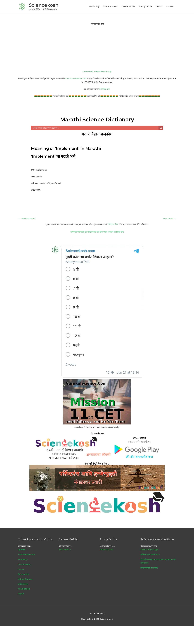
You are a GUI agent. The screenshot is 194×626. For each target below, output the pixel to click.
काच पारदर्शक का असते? (149, 568)
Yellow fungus (25, 579)
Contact (170, 6)
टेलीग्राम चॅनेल (113, 224)
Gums (21, 569)
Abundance (24, 589)
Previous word (27, 218)
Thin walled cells (26, 554)
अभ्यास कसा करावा (106, 549)
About (159, 6)
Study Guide (145, 6)
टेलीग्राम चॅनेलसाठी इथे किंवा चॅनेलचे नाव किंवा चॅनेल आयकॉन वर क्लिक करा (97, 232)
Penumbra (23, 574)
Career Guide (128, 6)
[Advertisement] (97, 47)
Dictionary (94, 6)
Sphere (21, 549)
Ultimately (23, 584)
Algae (21, 593)
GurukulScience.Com (75, 78)
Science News (110, 6)
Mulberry (23, 559)
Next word (169, 218)
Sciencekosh (43, 5)
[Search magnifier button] (160, 128)
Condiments (24, 564)
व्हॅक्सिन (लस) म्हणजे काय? (150, 554)
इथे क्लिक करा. (104, 89)
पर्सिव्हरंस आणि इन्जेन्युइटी (149, 549)
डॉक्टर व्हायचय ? (65, 549)
